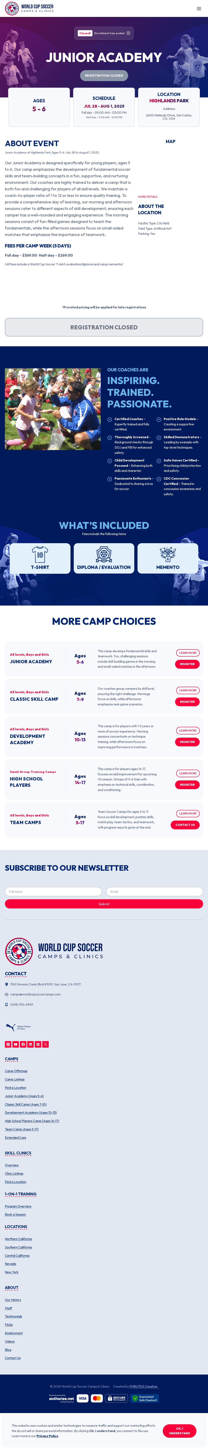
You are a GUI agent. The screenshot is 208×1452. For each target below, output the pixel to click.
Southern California (18, 1247)
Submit (104, 904)
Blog (8, 1350)
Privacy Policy (47, 1436)
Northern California (18, 1239)
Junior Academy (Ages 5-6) (24, 1096)
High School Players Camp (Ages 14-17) (32, 1121)
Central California (17, 1255)
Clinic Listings (14, 1173)
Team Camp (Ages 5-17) (22, 1129)
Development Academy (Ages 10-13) (31, 1112)
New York (11, 1272)
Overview (12, 1165)
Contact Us (13, 1358)
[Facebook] (23, 1044)
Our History (13, 1300)
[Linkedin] (30, 1044)
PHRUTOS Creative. (144, 1386)
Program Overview (18, 1206)
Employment (14, 1333)
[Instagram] (8, 1044)
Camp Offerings (16, 1071)
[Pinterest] (38, 1044)
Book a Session (15, 1214)
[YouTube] (15, 1044)
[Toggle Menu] (199, 8)
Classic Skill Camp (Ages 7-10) (26, 1104)
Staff (8, 1308)
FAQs (9, 1325)
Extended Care (15, 1137)
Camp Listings (15, 1079)
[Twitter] (45, 1044)
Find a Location (15, 1088)
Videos (10, 1341)
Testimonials (13, 1316)
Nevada (10, 1264)
